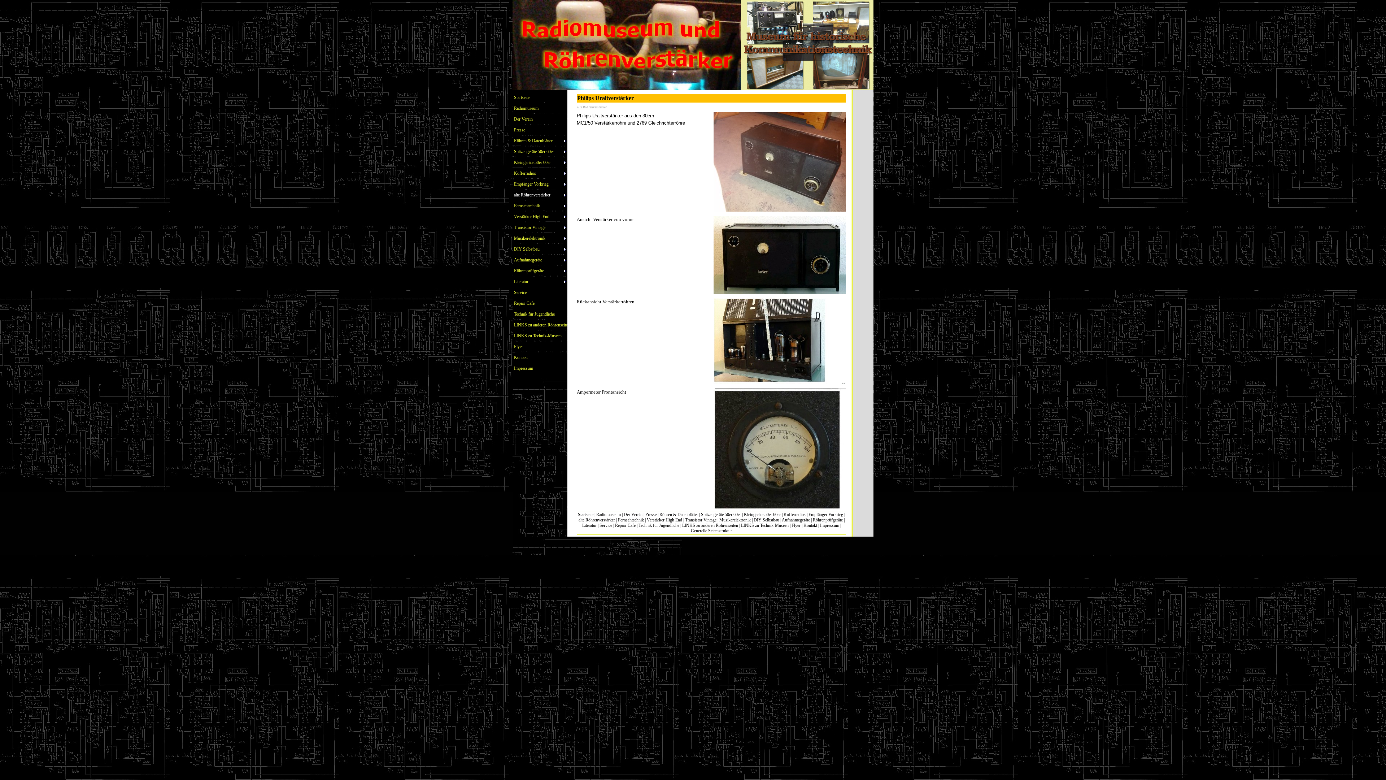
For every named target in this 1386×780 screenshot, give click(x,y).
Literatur (589, 525)
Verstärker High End (664, 520)
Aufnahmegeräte (796, 520)
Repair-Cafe (625, 525)
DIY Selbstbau (766, 520)
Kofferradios (795, 514)
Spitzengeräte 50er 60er (721, 514)
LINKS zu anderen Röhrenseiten (710, 525)
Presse (651, 514)
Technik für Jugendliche (658, 525)
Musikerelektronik (735, 520)
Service (606, 525)
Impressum (829, 525)
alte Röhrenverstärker (597, 520)
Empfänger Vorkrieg (825, 514)
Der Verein (633, 514)
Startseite (585, 514)
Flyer (796, 525)
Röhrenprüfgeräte (828, 520)
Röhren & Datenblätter (678, 514)
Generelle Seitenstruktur (711, 530)
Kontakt (810, 525)
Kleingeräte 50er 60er (762, 514)
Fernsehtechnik (631, 520)
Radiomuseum (608, 514)
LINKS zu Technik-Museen (765, 525)
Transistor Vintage (700, 520)
